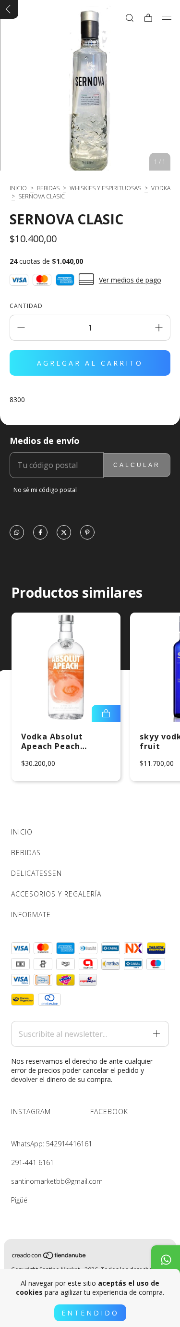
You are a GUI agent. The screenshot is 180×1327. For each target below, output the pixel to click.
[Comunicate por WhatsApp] (165, 1259)
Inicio (18, 188)
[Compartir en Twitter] (64, 533)
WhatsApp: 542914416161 (51, 1143)
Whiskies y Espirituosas (105, 188)
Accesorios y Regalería (56, 893)
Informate (31, 914)
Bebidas (48, 188)
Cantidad (26, 306)
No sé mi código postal (45, 490)
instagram (31, 1111)
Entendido (90, 1312)
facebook (109, 1111)
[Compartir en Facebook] (40, 533)
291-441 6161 (32, 1162)
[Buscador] (129, 18)
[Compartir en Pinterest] (87, 533)
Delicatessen (36, 873)
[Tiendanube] (49, 1257)
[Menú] (167, 18)
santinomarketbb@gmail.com (57, 1181)
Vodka (160, 188)
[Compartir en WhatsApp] (17, 533)
